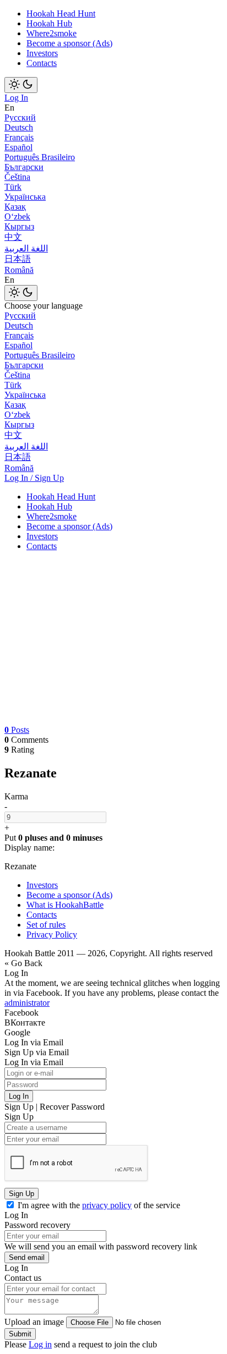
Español (18, 147)
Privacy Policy (51, 934)
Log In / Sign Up (34, 478)
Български (24, 167)
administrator (27, 1002)
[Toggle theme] (20, 85)
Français (19, 137)
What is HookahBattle (65, 904)
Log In (16, 97)
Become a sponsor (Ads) (69, 43)
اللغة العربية (26, 248)
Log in (40, 1344)
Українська (25, 196)
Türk (12, 186)
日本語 (17, 259)
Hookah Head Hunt (60, 13)
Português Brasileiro (39, 157)
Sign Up (21, 1193)
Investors (42, 53)
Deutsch (18, 127)
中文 (13, 237)
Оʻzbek (17, 216)
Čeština (17, 177)
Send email (27, 1257)
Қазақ (15, 206)
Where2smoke (51, 33)
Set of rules (46, 924)
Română (19, 270)
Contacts (41, 63)
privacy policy (107, 1205)
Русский (20, 117)
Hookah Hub (49, 23)
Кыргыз (19, 226)
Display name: (29, 847)
